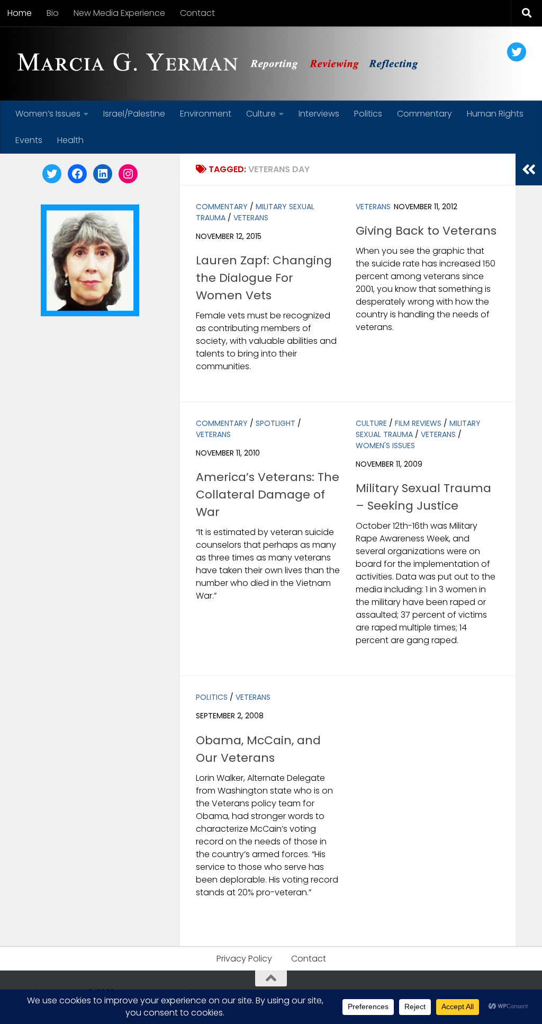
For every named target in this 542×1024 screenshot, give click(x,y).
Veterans (250, 217)
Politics (368, 114)
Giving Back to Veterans (426, 230)
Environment (205, 114)
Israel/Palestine (134, 114)
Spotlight (275, 423)
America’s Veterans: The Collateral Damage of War (267, 494)
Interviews (319, 114)
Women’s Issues (47, 114)
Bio (53, 13)
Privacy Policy (244, 958)
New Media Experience (119, 13)
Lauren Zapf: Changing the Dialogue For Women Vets (264, 278)
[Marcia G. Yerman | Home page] (222, 63)
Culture (261, 114)
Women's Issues (385, 445)
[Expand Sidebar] (529, 169)
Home (19, 13)
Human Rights (495, 114)
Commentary (424, 114)
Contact (197, 13)
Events (28, 140)
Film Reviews (418, 423)
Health (70, 140)
